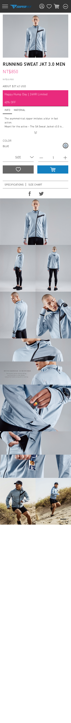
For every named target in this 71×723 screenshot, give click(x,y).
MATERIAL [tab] (19, 109)
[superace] (21, 6)
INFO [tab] (7, 109)
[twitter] (41, 193)
